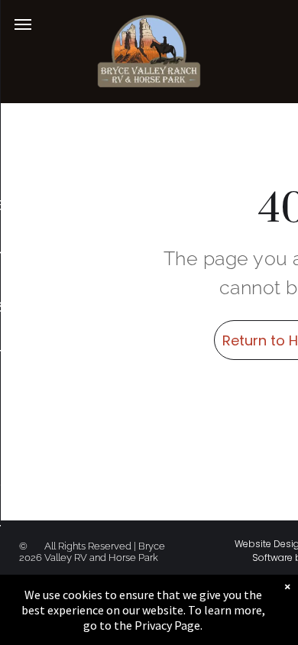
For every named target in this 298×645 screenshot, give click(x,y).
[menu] (23, 24)
